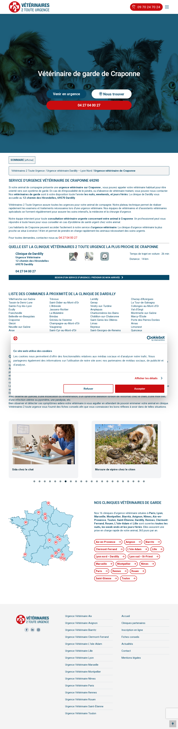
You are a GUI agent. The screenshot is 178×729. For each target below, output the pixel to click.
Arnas (134, 323)
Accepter (139, 388)
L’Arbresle (55, 306)
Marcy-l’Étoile (138, 316)
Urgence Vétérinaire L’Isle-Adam (83, 643)
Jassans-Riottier (59, 309)
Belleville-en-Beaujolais (22, 316)
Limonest (136, 326)
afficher (29, 160)
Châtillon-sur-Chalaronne (104, 316)
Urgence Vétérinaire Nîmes (80, 678)
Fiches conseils (130, 637)
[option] (47, 447)
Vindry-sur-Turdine (101, 306)
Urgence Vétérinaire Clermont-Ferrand (87, 637)
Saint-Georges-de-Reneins (105, 330)
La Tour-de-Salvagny (143, 302)
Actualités (127, 643)
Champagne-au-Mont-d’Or (65, 323)
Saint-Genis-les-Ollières (103, 320)
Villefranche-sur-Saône (22, 299)
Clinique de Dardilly (29, 254)
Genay (94, 302)
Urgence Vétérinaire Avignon (81, 623)
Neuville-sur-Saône (19, 326)
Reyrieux (95, 326)
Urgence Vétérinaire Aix (78, 616)
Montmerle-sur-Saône (143, 313)
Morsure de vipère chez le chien (115, 469)
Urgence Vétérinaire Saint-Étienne (84, 706)
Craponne (14, 320)
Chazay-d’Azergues (142, 299)
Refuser (88, 388)
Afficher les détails (146, 378)
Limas (93, 323)
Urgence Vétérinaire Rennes (81, 692)
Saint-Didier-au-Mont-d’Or (64, 302)
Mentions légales (131, 657)
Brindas (54, 316)
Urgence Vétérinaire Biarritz (80, 630)
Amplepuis (96, 309)
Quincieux (136, 330)
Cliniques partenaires (133, 623)
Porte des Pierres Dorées (145, 320)
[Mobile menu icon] (166, 7)
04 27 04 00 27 (68, 237)
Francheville (15, 313)
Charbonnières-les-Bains (104, 313)
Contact (126, 650)
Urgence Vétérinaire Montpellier (83, 671)
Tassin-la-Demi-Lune (21, 302)
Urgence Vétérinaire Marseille (81, 664)
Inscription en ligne (132, 630)
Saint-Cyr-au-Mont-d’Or (63, 330)
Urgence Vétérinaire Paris (79, 685)
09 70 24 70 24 (148, 7)
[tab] (34, 481)
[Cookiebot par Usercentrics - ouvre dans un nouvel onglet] (149, 338)
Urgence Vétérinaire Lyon (79, 657)
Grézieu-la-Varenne (61, 320)
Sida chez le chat (23, 469)
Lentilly (94, 299)
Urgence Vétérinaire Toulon (80, 713)
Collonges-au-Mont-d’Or (145, 306)
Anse (12, 330)
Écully (12, 309)
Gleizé (12, 323)
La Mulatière (56, 313)
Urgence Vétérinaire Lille (79, 650)
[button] (5, 448)
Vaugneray (56, 326)
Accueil (126, 616)
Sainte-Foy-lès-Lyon (20, 306)
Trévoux (54, 299)
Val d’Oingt (137, 309)
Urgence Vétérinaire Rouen (80, 699)
